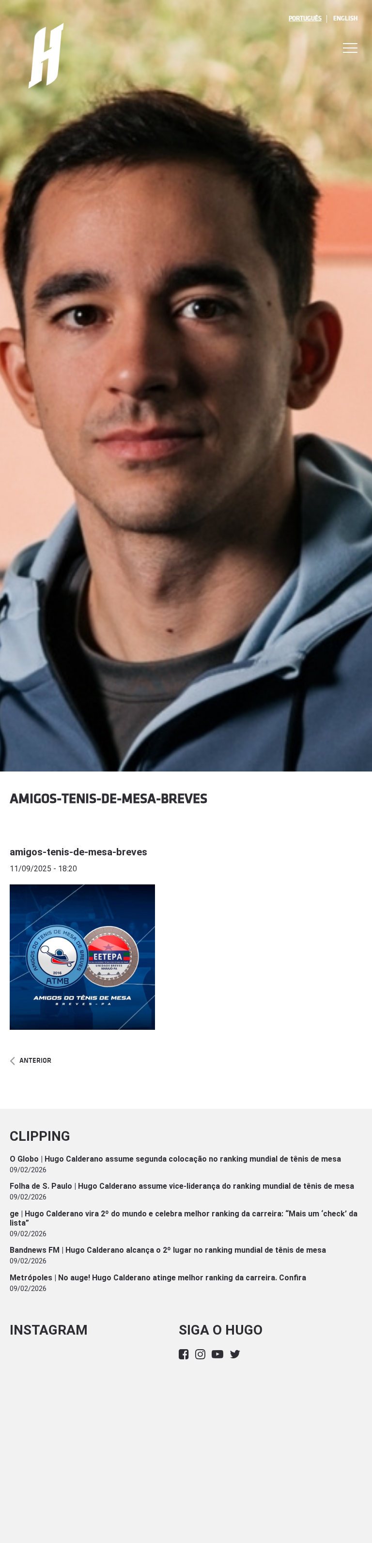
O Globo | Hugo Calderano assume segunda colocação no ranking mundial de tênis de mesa (175, 1159)
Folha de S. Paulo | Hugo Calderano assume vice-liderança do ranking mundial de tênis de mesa (182, 1186)
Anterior (35, 1060)
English (345, 18)
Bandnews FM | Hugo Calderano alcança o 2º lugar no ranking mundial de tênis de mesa (168, 1250)
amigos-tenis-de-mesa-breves (78, 852)
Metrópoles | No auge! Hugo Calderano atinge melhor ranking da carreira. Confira (158, 1277)
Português (305, 18)
